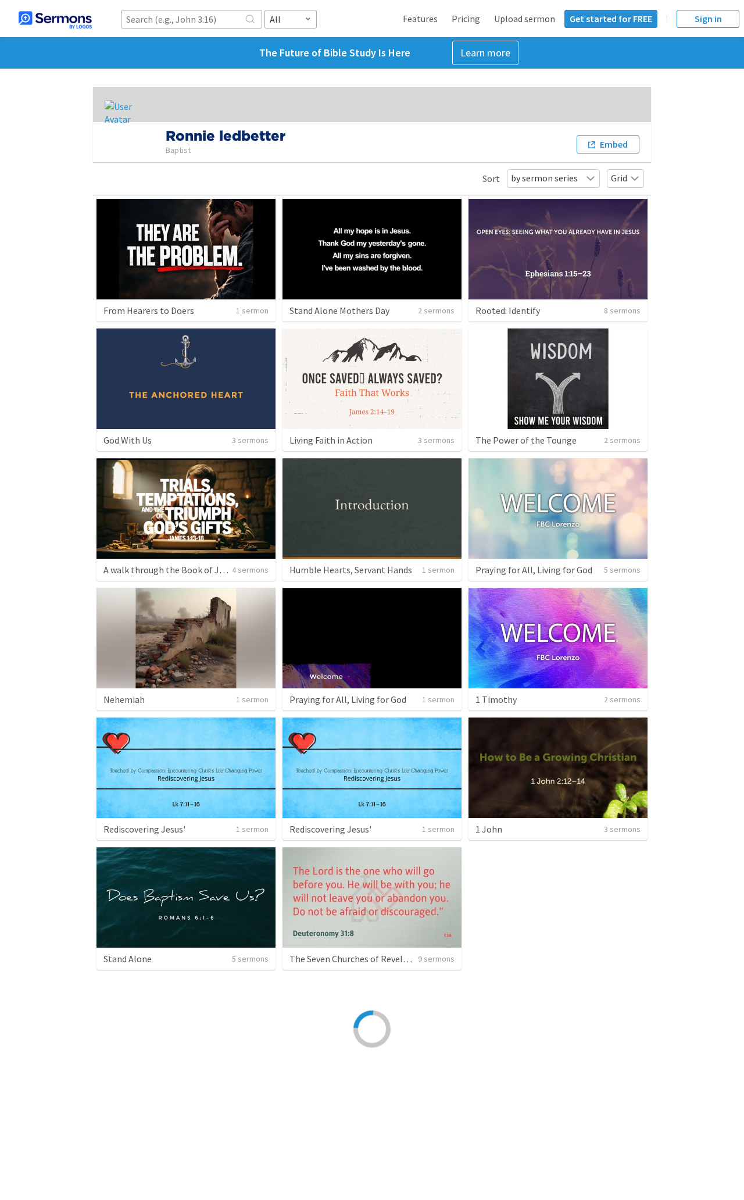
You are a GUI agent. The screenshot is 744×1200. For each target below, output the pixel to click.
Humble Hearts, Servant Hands (350, 570)
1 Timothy (496, 699)
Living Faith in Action (331, 440)
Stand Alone (127, 959)
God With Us (127, 440)
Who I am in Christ (139, 1089)
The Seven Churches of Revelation (356, 959)
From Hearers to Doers (148, 310)
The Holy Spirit (505, 959)
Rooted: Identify (507, 310)
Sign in (708, 18)
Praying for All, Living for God (533, 570)
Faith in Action (504, 1089)
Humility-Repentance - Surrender (355, 1089)
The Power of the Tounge (526, 440)
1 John (488, 829)
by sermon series (544, 178)
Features (420, 18)
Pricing (466, 18)
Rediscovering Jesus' (144, 829)
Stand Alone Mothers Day (339, 310)
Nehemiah (124, 699)
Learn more (485, 52)
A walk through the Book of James (172, 570)
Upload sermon (524, 18)
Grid (619, 178)
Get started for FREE (611, 18)
